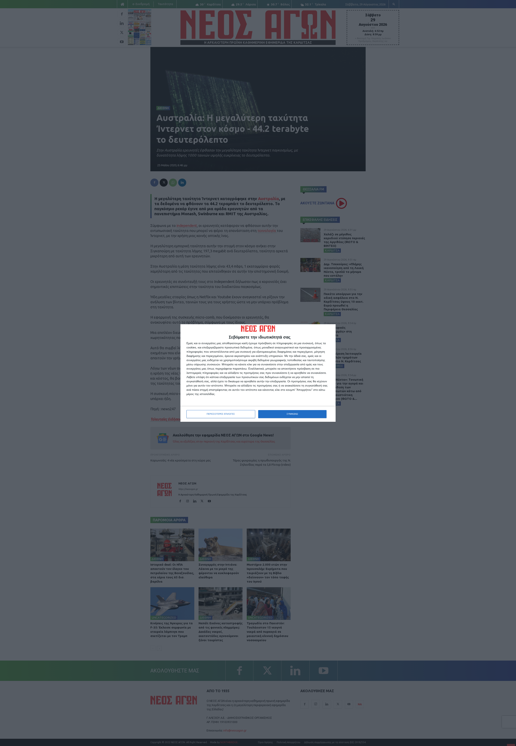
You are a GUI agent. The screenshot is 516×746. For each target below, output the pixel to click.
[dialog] (258, 373)
